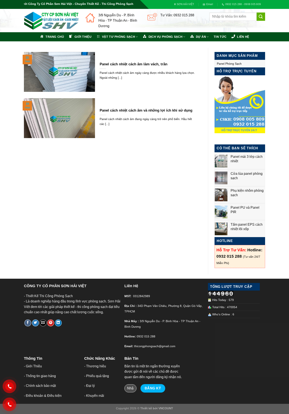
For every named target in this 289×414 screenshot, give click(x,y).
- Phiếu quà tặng (96, 376)
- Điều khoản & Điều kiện (43, 395)
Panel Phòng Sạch (229, 63)
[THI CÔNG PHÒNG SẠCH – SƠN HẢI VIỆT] (51, 20)
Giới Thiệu (34, 366)
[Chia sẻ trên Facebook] (27, 322)
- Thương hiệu (95, 366)
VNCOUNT (165, 408)
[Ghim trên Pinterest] (50, 322)
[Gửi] (261, 17)
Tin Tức (220, 36)
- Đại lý (89, 385)
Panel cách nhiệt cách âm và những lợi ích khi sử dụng (146, 110)
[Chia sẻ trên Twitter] (35, 322)
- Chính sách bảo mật (40, 385)
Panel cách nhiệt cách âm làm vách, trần (133, 64)
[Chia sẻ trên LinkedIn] (58, 322)
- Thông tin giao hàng (40, 376)
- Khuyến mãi (94, 395)
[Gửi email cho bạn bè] (43, 322)
